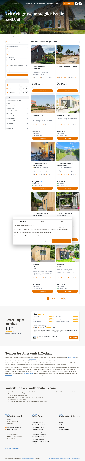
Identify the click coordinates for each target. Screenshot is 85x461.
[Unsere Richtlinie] (65, 42)
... (59, 298)
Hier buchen (43, 90)
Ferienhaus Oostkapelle (38, 427)
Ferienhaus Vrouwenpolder (39, 434)
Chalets (61, 422)
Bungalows (61, 420)
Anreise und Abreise (11, 63)
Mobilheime (62, 425)
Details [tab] (42, 221)
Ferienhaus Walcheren (38, 437)
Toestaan (61, 241)
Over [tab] (62, 221)
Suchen (17, 75)
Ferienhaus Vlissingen (37, 432)
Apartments (62, 427)
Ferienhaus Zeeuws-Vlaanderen (40, 441)
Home (6, 36)
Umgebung (50, 3)
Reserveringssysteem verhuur (28, 458)
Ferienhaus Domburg (37, 422)
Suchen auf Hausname (12, 46)
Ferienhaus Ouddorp (37, 429)
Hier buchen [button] (73, 337)
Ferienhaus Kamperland (38, 425)
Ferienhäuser (28, 3)
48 (62, 298)
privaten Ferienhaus (29, 373)
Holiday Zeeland (72, 357)
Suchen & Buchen (68, 3)
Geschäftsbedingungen (65, 458)
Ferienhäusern (32, 359)
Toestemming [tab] (22, 221)
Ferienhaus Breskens (37, 420)
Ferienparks (8, 375)
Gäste (8, 68)
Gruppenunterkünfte (39, 3)
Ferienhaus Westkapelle (38, 439)
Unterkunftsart (10, 57)
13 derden (27, 235)
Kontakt (57, 3)
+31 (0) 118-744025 (12, 429)
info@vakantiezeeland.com (14, 427)
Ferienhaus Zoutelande (38, 444)
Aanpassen (41, 241)
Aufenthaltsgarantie (75, 458)
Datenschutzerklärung (54, 458)
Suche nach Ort (10, 52)
